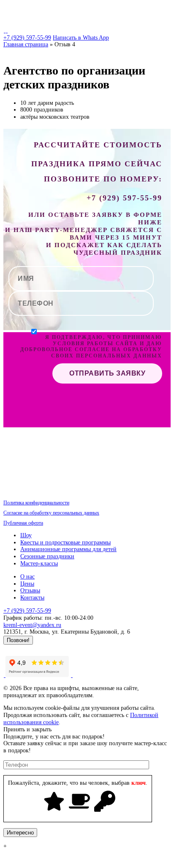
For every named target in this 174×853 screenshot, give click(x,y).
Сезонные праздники (47, 556)
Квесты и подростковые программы (65, 542)
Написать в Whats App (81, 38)
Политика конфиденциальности (36, 503)
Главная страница (25, 44)
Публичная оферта (23, 523)
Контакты (32, 597)
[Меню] (159, 12)
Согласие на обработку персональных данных (51, 513)
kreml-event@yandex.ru (32, 625)
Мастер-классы (39, 563)
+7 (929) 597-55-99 (27, 38)
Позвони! (18, 640)
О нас (27, 576)
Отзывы (30, 590)
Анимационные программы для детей (68, 549)
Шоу (26, 535)
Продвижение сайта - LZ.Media (43, 648)
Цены (27, 584)
